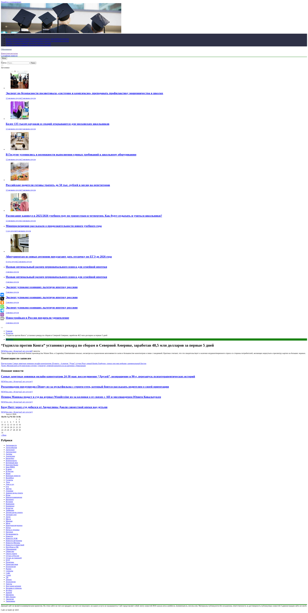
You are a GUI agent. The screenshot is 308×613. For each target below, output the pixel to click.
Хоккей (9, 592)
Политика (10, 562)
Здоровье (9, 491)
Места (8, 519)
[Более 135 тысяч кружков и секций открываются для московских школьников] (20, 119)
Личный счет (11, 515)
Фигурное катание (13, 586)
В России (9, 471)
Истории (9, 502)
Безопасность (11, 460)
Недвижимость (12, 534)
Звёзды (9, 489)
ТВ (7, 577)
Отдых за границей (14, 558)
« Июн (3, 435)
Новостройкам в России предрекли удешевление (37, 317)
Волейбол (10, 478)
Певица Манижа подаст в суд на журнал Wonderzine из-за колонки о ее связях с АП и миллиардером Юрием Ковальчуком (81, 396)
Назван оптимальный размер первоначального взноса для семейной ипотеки (37, 39)
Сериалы (9, 571)
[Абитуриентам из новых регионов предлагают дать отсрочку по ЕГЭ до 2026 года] (20, 251)
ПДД (8, 560)
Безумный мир (12, 463)
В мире (9, 469)
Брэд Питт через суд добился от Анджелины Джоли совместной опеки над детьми (54, 407)
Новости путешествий (15, 545)
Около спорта (11, 554)
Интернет (10, 499)
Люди (8, 517)
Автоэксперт (11, 452)
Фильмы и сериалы (14, 588)
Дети (8, 482)
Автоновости (11, 445)
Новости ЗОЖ (11, 538)
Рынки (8, 569)
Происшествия (12, 564)
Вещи (8, 473)
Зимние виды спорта (14, 493)
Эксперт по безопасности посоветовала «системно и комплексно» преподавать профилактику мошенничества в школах (84, 93)
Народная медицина (14, 525)
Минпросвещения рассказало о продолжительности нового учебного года (54, 225)
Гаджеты (9, 480)
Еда (7, 486)
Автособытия (11, 447)
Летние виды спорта (14, 512)
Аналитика (10, 456)
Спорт (8, 575)
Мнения (9, 521)
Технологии (11, 582)
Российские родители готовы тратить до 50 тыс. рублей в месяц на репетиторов (58, 185)
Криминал (10, 506)
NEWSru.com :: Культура (11, 351)
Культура (9, 339)
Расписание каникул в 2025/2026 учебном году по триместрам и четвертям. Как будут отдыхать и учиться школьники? (84, 215)
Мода (8, 523)
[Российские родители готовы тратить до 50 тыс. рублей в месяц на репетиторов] (20, 180)
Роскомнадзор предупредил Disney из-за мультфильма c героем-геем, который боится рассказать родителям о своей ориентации (85, 386)
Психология (11, 567)
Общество (10, 551)
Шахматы (10, 595)
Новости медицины (14, 541)
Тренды (9, 584)
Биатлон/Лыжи (12, 465)
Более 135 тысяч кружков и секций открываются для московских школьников (57, 123)
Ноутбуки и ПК (12, 547)
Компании (10, 504)
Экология (10, 599)
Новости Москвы (13, 543)
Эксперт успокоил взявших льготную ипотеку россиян (28, 43)
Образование (6, 49)
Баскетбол (10, 458)
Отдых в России (12, 556)
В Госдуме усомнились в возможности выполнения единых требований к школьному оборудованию (71, 154)
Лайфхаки (10, 510)
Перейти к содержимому (11, 2)
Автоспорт (10, 450)
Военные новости (13, 476)
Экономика (10, 601)
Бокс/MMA (10, 467)
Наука (8, 528)
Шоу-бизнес (11, 597)
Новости (9, 536)
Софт (8, 573)
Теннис (9, 579)
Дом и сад (10, 484)
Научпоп (9, 532)
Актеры (9, 454)
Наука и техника (12, 530)
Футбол (9, 590)
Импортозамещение (14, 497)
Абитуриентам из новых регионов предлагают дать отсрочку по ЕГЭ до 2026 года (59, 256)
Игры (8, 495)
